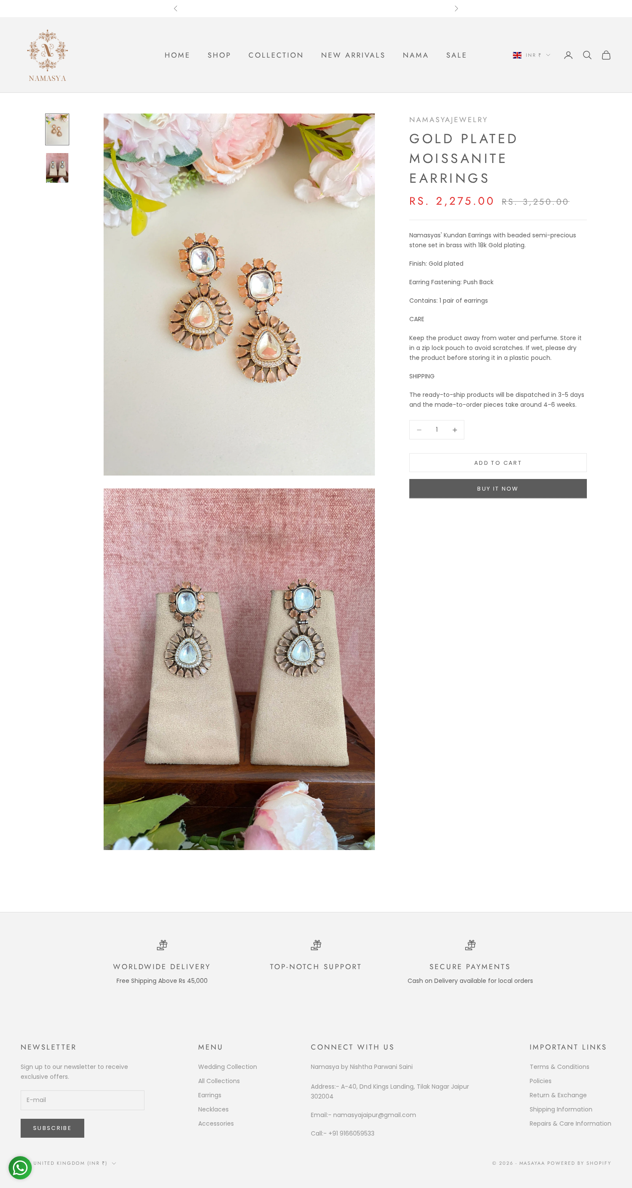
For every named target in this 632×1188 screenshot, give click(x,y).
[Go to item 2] (57, 168)
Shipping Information (561, 1109)
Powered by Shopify (579, 1163)
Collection (276, 55)
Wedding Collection (227, 1066)
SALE (456, 55)
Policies (541, 1081)
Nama (416, 55)
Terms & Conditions (559, 1066)
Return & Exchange (558, 1095)
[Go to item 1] (57, 129)
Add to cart (498, 463)
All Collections (219, 1081)
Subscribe (52, 1128)
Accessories (216, 1123)
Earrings (209, 1095)
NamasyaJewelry (448, 119)
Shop (219, 55)
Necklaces (213, 1109)
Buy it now (497, 489)
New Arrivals (353, 55)
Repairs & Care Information (570, 1123)
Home (177, 55)
